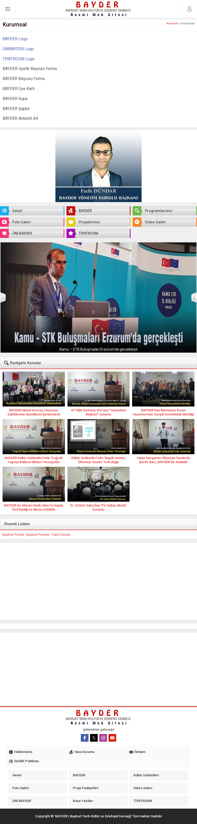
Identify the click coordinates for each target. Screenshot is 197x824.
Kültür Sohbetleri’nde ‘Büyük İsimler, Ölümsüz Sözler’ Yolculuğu (98, 460)
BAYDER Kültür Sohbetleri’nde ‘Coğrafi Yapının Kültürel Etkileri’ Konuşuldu (34, 460)
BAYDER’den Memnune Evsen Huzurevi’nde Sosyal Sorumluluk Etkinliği (163, 412)
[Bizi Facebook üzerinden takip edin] (84, 738)
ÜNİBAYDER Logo (18, 48)
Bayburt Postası (37, 535)
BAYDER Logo (15, 38)
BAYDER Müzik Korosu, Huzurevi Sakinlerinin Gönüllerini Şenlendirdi (33, 412)
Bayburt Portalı (13, 535)
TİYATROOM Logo (19, 58)
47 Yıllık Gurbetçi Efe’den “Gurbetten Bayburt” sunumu (98, 412)
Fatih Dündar (61, 535)
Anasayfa (172, 23)
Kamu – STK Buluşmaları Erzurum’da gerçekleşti (98, 349)
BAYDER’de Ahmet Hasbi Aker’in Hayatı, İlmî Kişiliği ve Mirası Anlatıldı (34, 507)
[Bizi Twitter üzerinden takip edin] (94, 738)
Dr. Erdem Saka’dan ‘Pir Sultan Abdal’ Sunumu (98, 507)
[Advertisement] (98, 581)
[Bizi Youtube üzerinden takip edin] (112, 738)
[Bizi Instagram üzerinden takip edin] (103, 738)
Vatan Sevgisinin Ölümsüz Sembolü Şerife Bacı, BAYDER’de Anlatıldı (163, 460)
